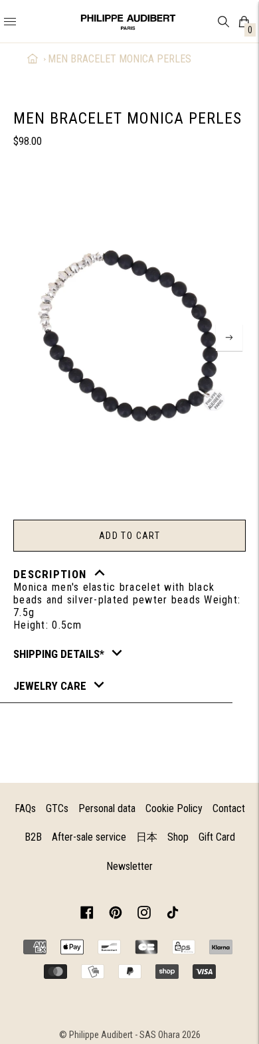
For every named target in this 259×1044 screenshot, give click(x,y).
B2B (33, 837)
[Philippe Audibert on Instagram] (144, 915)
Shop (178, 837)
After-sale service (89, 837)
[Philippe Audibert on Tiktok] (172, 915)
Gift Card (217, 837)
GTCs (57, 808)
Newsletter (129, 866)
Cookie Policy (174, 808)
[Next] (229, 337)
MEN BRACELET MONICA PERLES (119, 58)
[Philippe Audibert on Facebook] (87, 915)
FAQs (25, 808)
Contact (229, 808)
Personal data (106, 808)
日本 (146, 837)
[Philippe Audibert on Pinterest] (115, 915)
